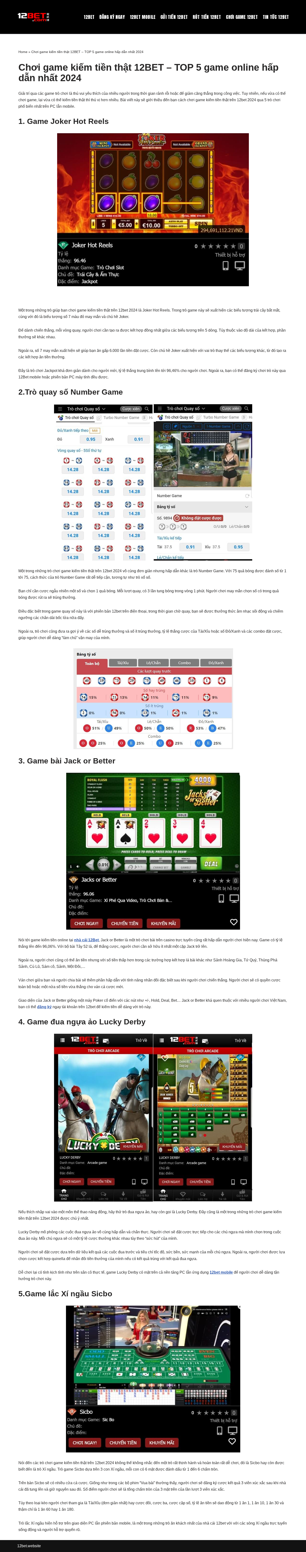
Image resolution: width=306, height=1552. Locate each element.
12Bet (89, 16)
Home (22, 52)
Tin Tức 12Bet (276, 16)
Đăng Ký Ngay (112, 16)
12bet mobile (221, 1272)
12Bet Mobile (142, 16)
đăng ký (44, 1007)
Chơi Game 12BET (242, 16)
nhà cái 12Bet (86, 940)
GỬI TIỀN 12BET (174, 16)
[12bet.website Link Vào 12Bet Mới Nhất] (34, 17)
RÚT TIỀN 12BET (207, 16)
